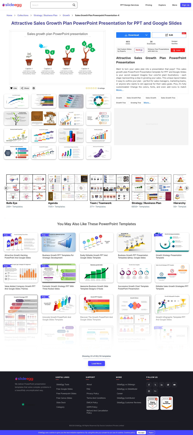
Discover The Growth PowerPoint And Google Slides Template (96, 318)
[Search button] (74, 5)
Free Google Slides (64, 389)
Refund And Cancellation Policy (97, 412)
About (89, 384)
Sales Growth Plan (134, 98)
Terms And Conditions (96, 398)
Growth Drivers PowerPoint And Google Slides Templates (131, 340)
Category (60, 407)
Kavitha (174, 44)
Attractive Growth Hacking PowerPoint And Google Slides (18, 256)
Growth (119, 98)
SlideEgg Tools (62, 384)
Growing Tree (136, 103)
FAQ (88, 389)
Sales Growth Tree (168, 98)
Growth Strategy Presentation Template (169, 256)
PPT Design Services (129, 5)
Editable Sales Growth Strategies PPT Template (172, 287)
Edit (177, 34)
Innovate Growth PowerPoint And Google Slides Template (56, 318)
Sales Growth (151, 98)
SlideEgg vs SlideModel (127, 389)
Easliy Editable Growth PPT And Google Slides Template (94, 256)
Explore (162, 5)
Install (178, 50)
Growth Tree (121, 103)
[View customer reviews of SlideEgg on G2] (166, 403)
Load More (96, 363)
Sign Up (185, 5)
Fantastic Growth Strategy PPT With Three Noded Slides (58, 287)
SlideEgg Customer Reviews (129, 402)
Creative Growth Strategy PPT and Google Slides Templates (20, 338)
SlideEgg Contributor (126, 398)
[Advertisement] (151, 126)
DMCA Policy (92, 402)
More (174, 5)
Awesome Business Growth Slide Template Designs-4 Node (94, 287)
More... (147, 102)
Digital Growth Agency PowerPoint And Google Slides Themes (57, 349)
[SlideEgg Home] (33, 379)
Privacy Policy (93, 393)
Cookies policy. (129, 433)
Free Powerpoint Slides (66, 393)
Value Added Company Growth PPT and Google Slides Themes (20, 287)
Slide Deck (61, 402)
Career (120, 393)
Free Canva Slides (64, 398)
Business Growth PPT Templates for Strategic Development (58, 256)
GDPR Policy (92, 407)
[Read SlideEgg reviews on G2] (152, 403)
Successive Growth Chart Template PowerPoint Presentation (133, 287)
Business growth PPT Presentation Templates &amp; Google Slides (133, 256)
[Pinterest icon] (34, 88)
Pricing (149, 5)
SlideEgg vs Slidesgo (126, 384)
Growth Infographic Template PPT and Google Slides (170, 318)
